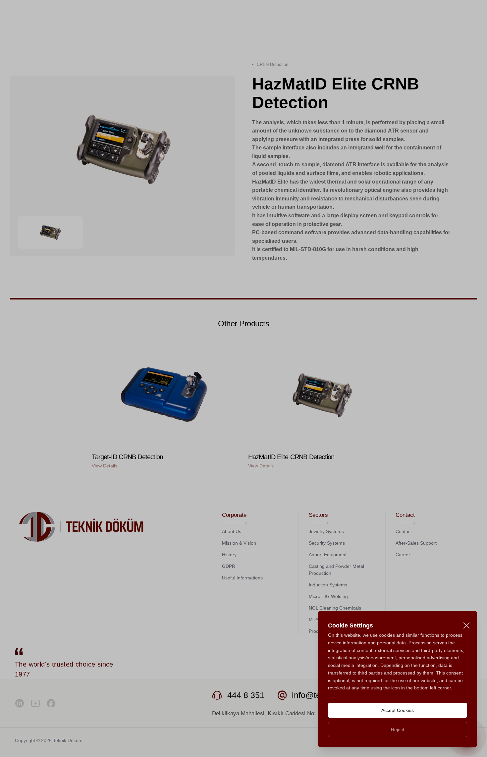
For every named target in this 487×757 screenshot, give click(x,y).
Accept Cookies (397, 710)
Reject (397, 729)
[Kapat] (466, 625)
